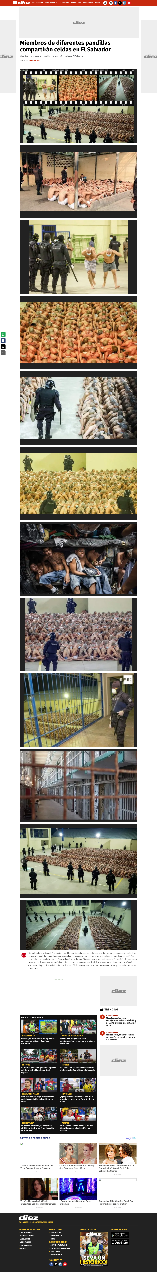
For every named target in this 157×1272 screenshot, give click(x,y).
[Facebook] (51, 1264)
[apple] (124, 1242)
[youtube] (65, 1264)
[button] (3, 334)
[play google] (124, 1235)
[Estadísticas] (111, 2)
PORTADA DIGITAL (89, 1229)
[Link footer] (28, 1217)
